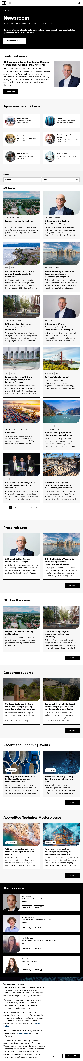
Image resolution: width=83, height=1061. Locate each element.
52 (41, 507)
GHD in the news (23, 153)
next (46, 507)
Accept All (72, 1056)
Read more (11, 91)
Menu (10, 3)
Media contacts (13, 40)
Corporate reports (23, 136)
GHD (4, 3)
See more (72, 585)
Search (79, 3)
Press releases (22, 118)
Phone (25, 907)
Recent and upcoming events (64, 136)
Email (37, 907)
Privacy (23, 1033)
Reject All (55, 1056)
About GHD (9, 10)
